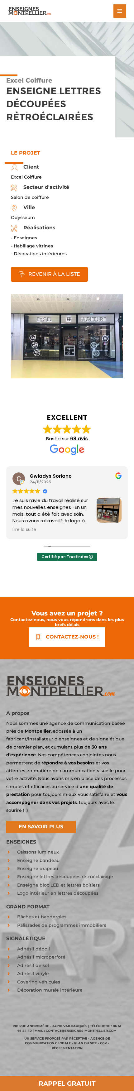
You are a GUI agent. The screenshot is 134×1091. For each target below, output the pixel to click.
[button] (41, 827)
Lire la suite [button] (24, 530)
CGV (103, 1043)
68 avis (79, 438)
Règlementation (67, 1048)
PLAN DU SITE (85, 1043)
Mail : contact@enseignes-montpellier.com (76, 1031)
